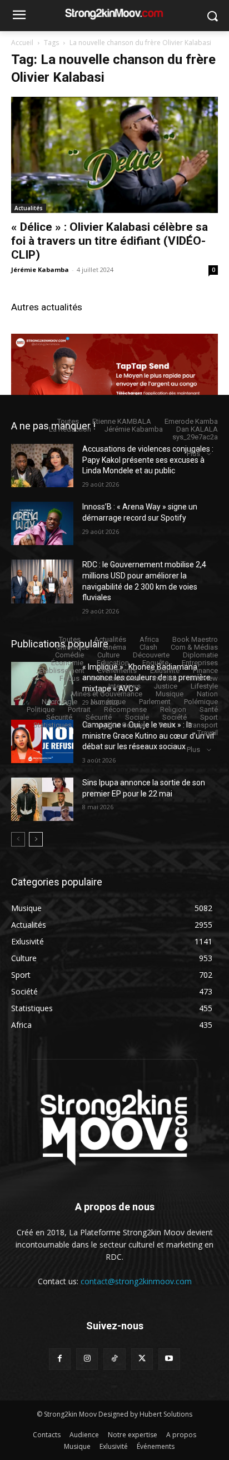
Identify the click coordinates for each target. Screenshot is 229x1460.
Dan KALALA (197, 429)
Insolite (164, 678)
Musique (169, 694)
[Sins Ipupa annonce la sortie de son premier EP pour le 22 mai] (42, 799)
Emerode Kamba (191, 421)
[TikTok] (114, 1359)
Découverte (151, 655)
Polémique (201, 701)
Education (113, 663)
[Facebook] (60, 1359)
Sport (209, 717)
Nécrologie (59, 701)
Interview (204, 678)
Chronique (72, 647)
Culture (108, 655)
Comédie (69, 655)
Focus (69, 678)
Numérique (108, 701)
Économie (67, 663)
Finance (205, 670)
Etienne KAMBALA (121, 421)
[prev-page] (18, 839)
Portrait (79, 709)
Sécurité (59, 717)
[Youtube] (169, 1359)
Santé (209, 709)
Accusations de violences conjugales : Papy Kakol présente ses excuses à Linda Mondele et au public (147, 459)
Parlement (155, 701)
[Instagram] (87, 1359)
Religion (173, 709)
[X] (142, 1359)
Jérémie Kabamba (40, 269)
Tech (165, 725)
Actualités (28, 208)
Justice (165, 686)
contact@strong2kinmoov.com (136, 1281)
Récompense (125, 709)
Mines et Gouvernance (106, 694)
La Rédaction (70, 429)
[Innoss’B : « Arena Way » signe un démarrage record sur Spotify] (42, 523)
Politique (40, 709)
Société (174, 717)
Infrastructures (116, 678)
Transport (202, 725)
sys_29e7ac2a (195, 437)
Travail (207, 733)
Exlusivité (165, 670)
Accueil (22, 42)
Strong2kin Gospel (115, 725)
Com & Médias (194, 647)
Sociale (137, 717)
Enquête (155, 663)
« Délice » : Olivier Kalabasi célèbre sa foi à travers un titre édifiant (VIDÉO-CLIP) (109, 240)
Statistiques (52, 725)
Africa (149, 639)
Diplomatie (200, 655)
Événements (117, 670)
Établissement (61, 670)
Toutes (68, 421)
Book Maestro (195, 639)
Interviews (124, 686)
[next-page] (36, 839)
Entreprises (200, 663)
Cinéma (114, 647)
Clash (148, 647)
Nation (207, 694)
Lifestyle (204, 686)
